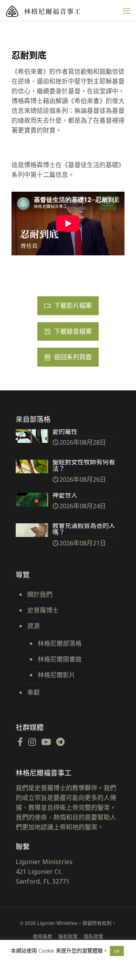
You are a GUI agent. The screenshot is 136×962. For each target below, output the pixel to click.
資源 (33, 626)
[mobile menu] (127, 10)
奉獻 (33, 692)
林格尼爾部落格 (60, 643)
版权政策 (68, 936)
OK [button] (117, 951)
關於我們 (39, 594)
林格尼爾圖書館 (60, 659)
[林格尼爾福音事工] (57, 10)
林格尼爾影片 (56, 675)
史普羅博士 (43, 610)
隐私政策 (93, 936)
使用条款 (42, 936)
